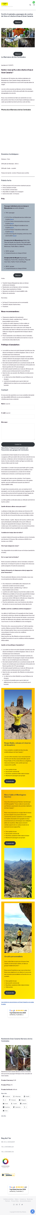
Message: (4, 422)
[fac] (19, 1204)
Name (5, 404)
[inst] (14, 1204)
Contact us (23, 1199)
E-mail (5, 413)
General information (25, 1201)
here (11, 219)
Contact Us (18, 444)
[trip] (16, 1204)
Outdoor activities (8, 1199)
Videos (17, 1199)
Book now (30, 1199)
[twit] (22, 1204)
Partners (7, 1201)
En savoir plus (10, 781)
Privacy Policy (15, 1201)
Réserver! (18, 22)
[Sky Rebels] (5, 1159)
